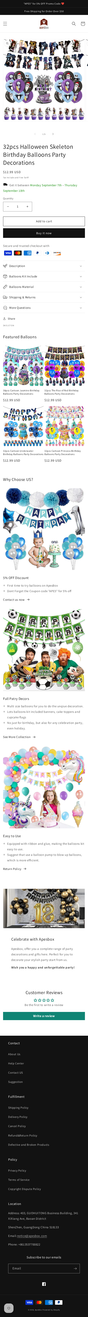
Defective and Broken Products (28, 1145)
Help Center (16, 1063)
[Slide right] (53, 134)
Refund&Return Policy (22, 1135)
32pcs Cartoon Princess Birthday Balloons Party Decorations (62, 452)
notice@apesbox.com (32, 1236)
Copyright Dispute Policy (24, 1189)
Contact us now (14, 600)
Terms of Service (19, 1180)
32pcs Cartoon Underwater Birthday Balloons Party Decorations (23, 452)
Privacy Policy (17, 1170)
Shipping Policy (18, 1107)
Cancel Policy (17, 1126)
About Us (14, 1054)
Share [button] (11, 318)
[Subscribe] (75, 1268)
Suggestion (15, 1082)
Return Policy (12, 869)
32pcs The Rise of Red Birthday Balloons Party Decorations (61, 392)
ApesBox (38, 1310)
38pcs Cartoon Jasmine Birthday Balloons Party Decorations (21, 392)
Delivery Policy (17, 1117)
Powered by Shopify (51, 1310)
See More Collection (16, 737)
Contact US (15, 1072)
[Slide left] (34, 134)
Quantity (8, 198)
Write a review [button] (44, 1016)
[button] (5, 23)
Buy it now (44, 233)
